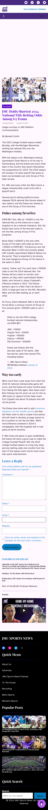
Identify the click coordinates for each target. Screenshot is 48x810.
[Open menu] (3, 16)
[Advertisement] (24, 50)
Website (6, 526)
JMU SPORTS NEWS (17, 638)
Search (5, 791)
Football (7, 106)
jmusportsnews (7, 123)
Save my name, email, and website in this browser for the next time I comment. (25, 539)
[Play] (24, 610)
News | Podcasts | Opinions (35, 9)
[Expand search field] (42, 16)
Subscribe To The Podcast (15, 559)
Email (5, 515)
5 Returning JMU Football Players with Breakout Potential (20, 751)
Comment (7, 474)
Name (5, 503)
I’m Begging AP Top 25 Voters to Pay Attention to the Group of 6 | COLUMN (22, 730)
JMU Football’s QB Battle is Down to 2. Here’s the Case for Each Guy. (23, 771)
